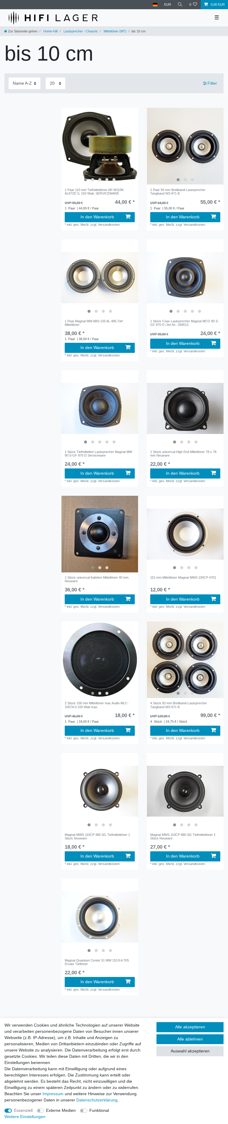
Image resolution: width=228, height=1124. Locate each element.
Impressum (53, 1093)
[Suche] (180, 4)
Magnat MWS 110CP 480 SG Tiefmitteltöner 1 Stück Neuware (97, 836)
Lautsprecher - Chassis (80, 31)
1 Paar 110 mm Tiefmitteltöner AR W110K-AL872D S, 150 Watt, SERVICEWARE (95, 191)
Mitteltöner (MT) (114, 31)
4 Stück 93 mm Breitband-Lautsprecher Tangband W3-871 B (178, 704)
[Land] (155, 4)
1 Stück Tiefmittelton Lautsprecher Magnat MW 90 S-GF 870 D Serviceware (98, 453)
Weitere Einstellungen (24, 1116)
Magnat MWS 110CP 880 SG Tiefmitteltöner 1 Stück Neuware (183, 836)
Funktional (99, 1110)
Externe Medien (61, 1110)
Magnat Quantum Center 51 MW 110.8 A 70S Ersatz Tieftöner (97, 962)
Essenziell (23, 1110)
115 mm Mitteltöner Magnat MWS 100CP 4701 (183, 577)
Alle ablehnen (190, 1039)
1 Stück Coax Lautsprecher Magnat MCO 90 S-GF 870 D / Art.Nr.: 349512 (184, 322)
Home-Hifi (50, 31)
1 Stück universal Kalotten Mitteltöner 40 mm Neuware (97, 579)
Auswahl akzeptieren (190, 1051)
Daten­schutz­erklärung (97, 1100)
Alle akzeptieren (190, 1026)
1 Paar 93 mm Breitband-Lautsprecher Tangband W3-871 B (177, 191)
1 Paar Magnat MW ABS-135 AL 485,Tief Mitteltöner (94, 322)
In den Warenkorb (97, 216)
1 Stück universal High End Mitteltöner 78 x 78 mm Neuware (183, 453)
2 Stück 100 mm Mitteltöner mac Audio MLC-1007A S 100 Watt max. (97, 704)
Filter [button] (212, 83)
